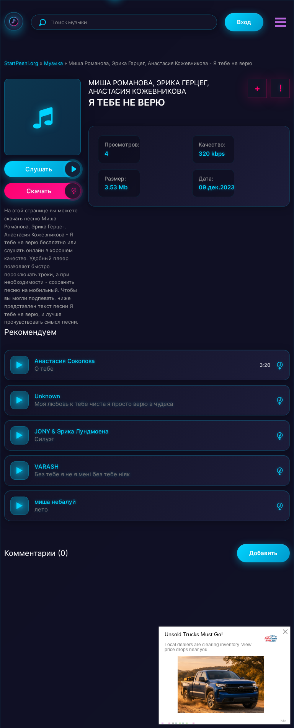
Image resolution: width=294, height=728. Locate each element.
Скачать (38, 191)
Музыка (53, 63)
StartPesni (13, 21)
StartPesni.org (21, 63)
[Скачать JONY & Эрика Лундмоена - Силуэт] (280, 435)
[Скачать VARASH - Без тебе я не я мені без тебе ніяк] (280, 470)
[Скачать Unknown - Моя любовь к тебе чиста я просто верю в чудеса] (280, 400)
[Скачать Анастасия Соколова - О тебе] (280, 365)
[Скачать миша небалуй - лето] (280, 505)
